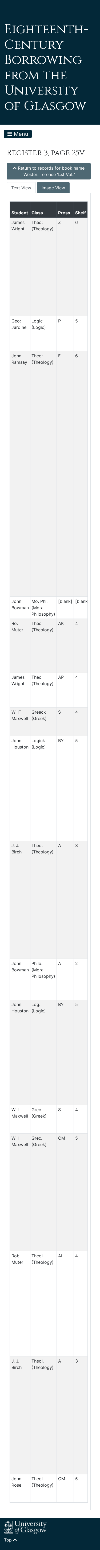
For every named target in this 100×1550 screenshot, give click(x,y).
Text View (21, 187)
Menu (20, 134)
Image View (53, 187)
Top (8, 1540)
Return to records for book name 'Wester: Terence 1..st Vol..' (51, 171)
